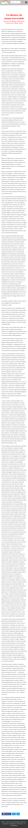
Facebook (7, 814)
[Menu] (26, 2)
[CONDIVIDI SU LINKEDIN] (18, 814)
